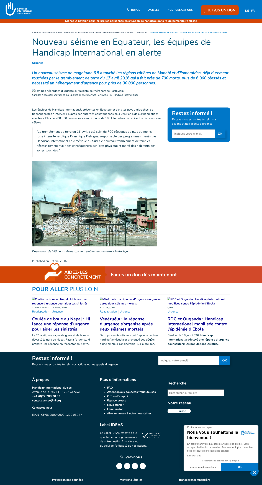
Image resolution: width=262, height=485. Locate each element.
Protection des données (67, 480)
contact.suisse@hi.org (46, 400)
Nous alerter (115, 405)
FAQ (110, 388)
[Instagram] (135, 466)
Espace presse (116, 400)
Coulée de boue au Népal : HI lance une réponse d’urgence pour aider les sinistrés (61, 324)
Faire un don (115, 409)
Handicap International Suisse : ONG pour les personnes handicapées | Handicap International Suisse (82, 32)
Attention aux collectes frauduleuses (131, 392)
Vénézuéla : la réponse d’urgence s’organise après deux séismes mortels (126, 324)
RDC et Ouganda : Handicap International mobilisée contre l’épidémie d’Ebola (197, 324)
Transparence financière (194, 480)
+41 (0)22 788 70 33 (46, 396)
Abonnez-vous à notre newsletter (129, 413)
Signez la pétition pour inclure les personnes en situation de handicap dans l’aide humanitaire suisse (131, 21)
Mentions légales (131, 480)
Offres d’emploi (117, 396)
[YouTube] (143, 466)
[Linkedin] (127, 466)
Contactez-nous (42, 408)
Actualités (142, 32)
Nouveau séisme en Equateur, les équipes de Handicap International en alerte (188, 32)
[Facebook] (119, 466)
